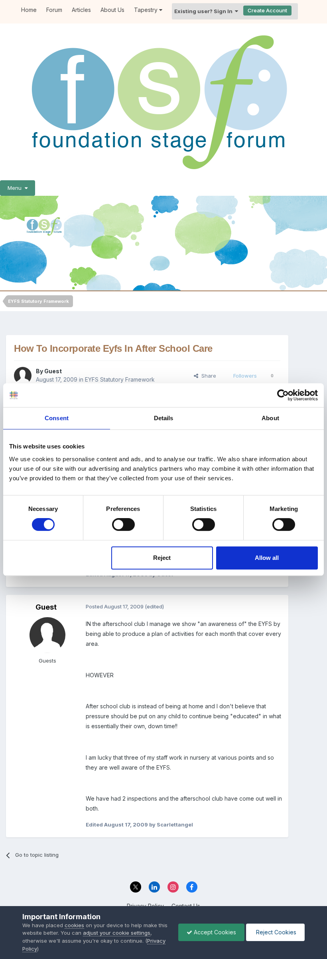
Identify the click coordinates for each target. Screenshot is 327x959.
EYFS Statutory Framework (120, 379)
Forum (54, 9)
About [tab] (270, 418)
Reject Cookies (275, 932)
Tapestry (146, 9)
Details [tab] (163, 418)
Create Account (267, 10)
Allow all (267, 557)
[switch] (123, 524)
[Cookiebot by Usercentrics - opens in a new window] (283, 395)
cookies (74, 925)
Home (29, 9)
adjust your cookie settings (116, 933)
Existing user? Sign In (204, 11)
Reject (162, 557)
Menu (16, 188)
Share (207, 375)
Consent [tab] (57, 418)
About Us (112, 9)
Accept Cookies (214, 932)
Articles (81, 9)
